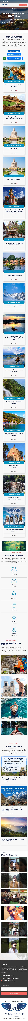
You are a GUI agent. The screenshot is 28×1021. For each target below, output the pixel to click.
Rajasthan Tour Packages (14, 58)
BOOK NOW (23, 5)
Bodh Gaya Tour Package (14, 179)
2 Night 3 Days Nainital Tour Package (14, 402)
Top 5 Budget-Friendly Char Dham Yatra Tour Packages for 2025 (13, 778)
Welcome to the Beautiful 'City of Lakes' (14, 85)
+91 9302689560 (15, 978)
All (4, 58)
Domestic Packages (14, 51)
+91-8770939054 (6, 978)
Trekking (14, 584)
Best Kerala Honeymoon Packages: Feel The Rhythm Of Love (14, 338)
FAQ (22, 1001)
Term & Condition (16, 1001)
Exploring (14, 633)
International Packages (14, 54)
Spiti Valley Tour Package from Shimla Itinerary (14, 244)
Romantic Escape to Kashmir (14, 306)
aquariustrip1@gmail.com (7, 980)
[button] (14, 8)
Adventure (14, 572)
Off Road (14, 609)
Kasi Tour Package (14, 149)
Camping (14, 621)
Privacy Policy (8, 1001)
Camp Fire (14, 596)
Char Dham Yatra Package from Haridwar (14, 530)
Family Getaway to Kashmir (14, 275)
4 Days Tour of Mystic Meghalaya (14, 466)
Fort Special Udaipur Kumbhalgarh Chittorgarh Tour (14, 117)
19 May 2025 (6, 781)
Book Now (13, 90)
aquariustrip (4, 813)
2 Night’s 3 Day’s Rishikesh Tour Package (14, 434)
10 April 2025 (6, 843)
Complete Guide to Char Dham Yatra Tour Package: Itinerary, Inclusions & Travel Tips (12, 809)
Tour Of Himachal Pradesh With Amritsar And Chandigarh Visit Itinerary (14, 211)
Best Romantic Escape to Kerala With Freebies (14, 370)
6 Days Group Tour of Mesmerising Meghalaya (14, 498)
